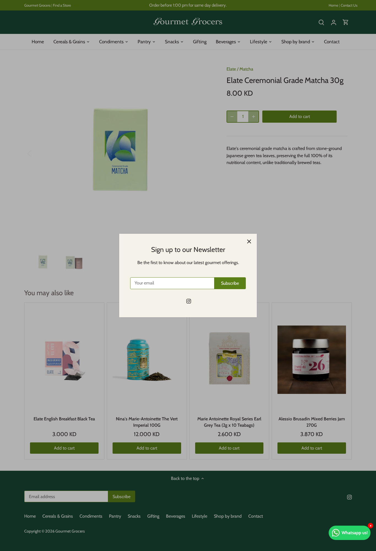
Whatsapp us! (355, 532)
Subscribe (230, 283)
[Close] (249, 241)
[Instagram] (188, 301)
